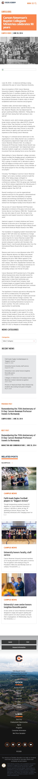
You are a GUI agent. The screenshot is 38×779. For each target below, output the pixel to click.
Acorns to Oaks (19, 687)
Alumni (19, 693)
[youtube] (31, 744)
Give (19, 701)
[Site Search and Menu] (32, 3)
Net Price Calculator (19, 733)
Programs (19, 728)
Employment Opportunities (19, 722)
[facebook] (13, 744)
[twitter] (19, 744)
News (19, 704)
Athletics (19, 690)
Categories (5, 337)
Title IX (19, 707)
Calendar (19, 696)
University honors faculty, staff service (17, 366)
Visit (27, 642)
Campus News (6, 11)
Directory (19, 698)
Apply (10, 642)
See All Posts (5, 463)
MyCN (19, 725)
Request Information (19, 647)
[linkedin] (25, 744)
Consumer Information (19, 730)
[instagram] (7, 744)
